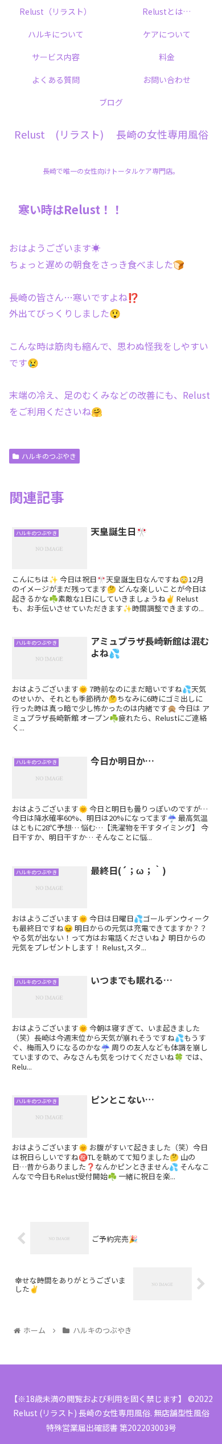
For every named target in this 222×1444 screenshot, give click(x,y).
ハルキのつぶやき (49, 456)
